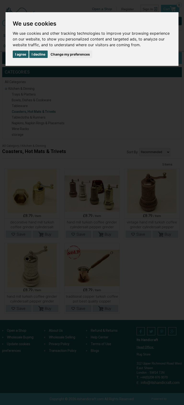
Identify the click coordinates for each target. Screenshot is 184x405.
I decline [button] (38, 54)
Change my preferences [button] (70, 54)
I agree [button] (20, 54)
